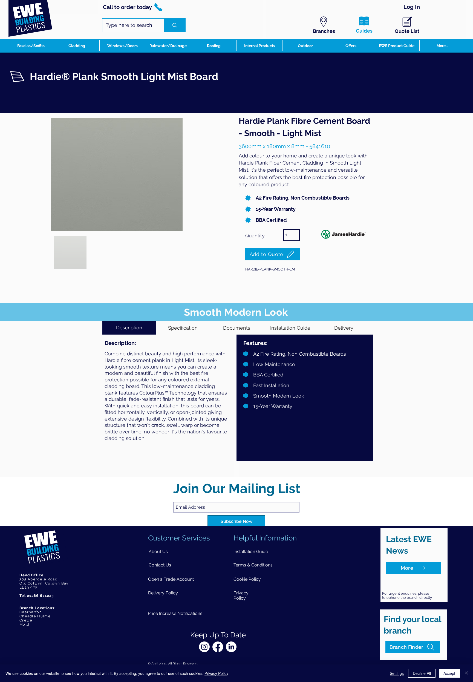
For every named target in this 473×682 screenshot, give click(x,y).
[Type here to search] (174, 25)
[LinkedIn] (231, 646)
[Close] (466, 673)
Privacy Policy (216, 673)
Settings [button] (397, 673)
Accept (449, 673)
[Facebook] (217, 646)
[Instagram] (204, 646)
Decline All (422, 673)
